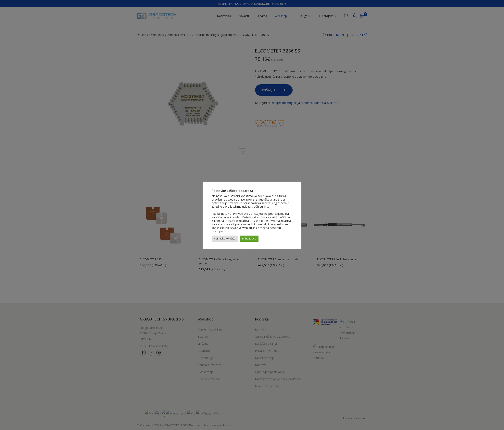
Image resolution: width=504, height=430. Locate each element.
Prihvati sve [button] (249, 238)
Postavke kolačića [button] (224, 238)
